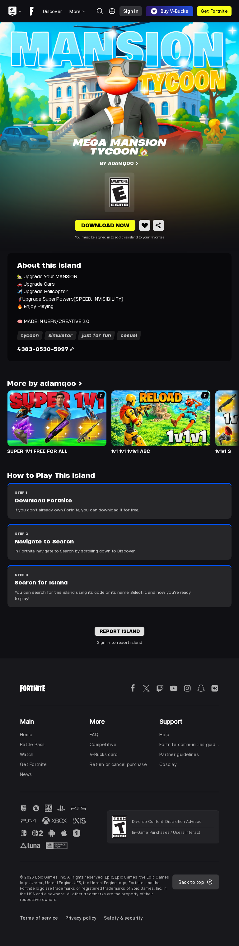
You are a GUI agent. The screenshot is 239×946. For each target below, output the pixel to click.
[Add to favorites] (144, 225)
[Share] (158, 225)
